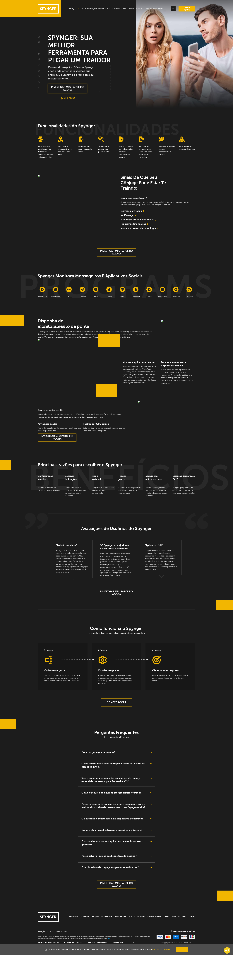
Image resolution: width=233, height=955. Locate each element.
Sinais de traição (90, 917)
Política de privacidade (48, 943)
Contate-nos (179, 917)
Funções (73, 917)
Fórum (192, 917)
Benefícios (106, 917)
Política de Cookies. (161, 950)
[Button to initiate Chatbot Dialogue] (227, 950)
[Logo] (48, 917)
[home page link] (48, 9)
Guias (132, 917)
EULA (133, 943)
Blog (166, 917)
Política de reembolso (97, 943)
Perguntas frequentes (149, 917)
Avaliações (120, 917)
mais (109, 938)
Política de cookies (72, 943)
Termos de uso (119, 943)
